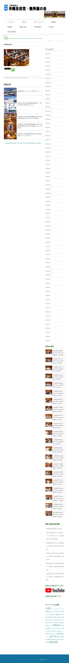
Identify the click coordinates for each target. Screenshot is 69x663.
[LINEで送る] (13, 68)
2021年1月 (47, 266)
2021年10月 (48, 230)
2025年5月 (47, 94)
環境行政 (47, 634)
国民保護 (50, 617)
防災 (48, 642)
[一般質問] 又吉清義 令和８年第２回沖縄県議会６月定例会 (58, 458)
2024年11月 (48, 111)
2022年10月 (48, 193)
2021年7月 (47, 242)
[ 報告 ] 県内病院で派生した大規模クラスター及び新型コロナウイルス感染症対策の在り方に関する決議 (55, 536)
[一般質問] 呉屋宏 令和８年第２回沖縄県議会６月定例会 (58, 425)
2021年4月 (47, 254)
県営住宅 (52, 633)
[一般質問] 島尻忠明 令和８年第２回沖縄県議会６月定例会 (58, 490)
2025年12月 (48, 74)
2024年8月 (47, 119)
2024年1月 (47, 139)
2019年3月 (47, 340)
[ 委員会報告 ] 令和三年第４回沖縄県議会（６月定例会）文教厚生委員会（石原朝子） (55, 577)
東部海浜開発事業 (58, 620)
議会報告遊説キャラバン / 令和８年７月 (28, 91)
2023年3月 (47, 176)
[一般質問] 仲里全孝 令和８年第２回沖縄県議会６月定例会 (58, 482)
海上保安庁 (57, 628)
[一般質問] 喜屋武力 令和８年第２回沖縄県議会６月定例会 (58, 393)
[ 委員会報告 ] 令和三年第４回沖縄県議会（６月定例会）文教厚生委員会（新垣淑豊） (55, 566)
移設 (55, 633)
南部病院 (62, 614)
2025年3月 (47, 99)
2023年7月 (47, 164)
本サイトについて (39, 22)
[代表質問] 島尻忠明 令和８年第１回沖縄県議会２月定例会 (58, 514)
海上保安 (53, 628)
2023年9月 (47, 156)
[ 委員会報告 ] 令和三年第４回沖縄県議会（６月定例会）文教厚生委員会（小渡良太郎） (55, 556)
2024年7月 (47, 123)
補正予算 (53, 636)
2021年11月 (48, 225)
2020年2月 (47, 303)
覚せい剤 (60, 636)
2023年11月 (48, 148)
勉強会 (58, 614)
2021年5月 (47, 250)
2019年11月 (48, 312)
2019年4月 (47, 336)
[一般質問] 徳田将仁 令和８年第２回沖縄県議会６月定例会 (58, 450)
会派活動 (51, 27)
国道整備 (55, 617)
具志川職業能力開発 (51, 614)
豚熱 (49, 639)
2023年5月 (47, 172)
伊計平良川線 (58, 611)
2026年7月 (47, 53)
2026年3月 (47, 66)
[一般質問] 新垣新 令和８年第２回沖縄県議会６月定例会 (58, 385)
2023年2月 (47, 180)
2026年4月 (47, 62)
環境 (62, 631)
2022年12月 (48, 185)
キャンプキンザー (55, 609)
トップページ (10, 22)
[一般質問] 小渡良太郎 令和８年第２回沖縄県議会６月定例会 (58, 498)
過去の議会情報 (11, 31)
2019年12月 (48, 307)
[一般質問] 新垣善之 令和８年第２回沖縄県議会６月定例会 (58, 401)
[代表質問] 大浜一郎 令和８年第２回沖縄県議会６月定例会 (58, 361)
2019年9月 (47, 320)
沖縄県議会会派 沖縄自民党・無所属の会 (31, 659)
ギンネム (62, 609)
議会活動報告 (37, 27)
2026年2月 (47, 70)
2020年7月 (47, 287)
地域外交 (59, 617)
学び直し (52, 620)
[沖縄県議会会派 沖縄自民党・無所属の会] (26, 5)
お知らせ (24, 22)
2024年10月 (48, 115)
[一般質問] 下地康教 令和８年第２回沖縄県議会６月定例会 (58, 466)
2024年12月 (48, 107)
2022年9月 (47, 197)
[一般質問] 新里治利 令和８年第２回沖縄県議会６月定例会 (58, 417)
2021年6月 (47, 246)
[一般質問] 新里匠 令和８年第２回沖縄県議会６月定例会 (58, 441)
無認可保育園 (53, 631)
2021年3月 (47, 258)
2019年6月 (47, 328)
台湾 (46, 617)
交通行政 (48, 611)
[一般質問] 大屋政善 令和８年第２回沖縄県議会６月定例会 (58, 409)
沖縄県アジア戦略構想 (53, 622)
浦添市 (49, 628)
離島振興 (54, 642)
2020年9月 (47, 279)
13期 (47, 608)
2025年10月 (48, 82)
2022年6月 (47, 205)
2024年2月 (47, 135)
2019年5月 (47, 332)
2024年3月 (47, 131)
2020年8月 (47, 283)
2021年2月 (47, 262)
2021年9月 (47, 234)
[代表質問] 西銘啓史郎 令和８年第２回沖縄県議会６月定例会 (58, 353)
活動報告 (53, 22)
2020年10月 (48, 275)
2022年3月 (47, 217)
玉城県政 (59, 631)
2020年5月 (47, 291)
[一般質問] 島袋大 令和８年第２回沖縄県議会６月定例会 (58, 369)
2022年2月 (47, 221)
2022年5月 (47, 209)
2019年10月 (48, 316)
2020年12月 (48, 271)
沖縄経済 (56, 625)
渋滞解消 (48, 631)
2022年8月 (47, 201)
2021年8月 (47, 238)
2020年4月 (47, 295)
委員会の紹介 (23, 27)
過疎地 (53, 639)
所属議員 (9, 27)
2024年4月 (47, 127)
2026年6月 (47, 58)
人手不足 (53, 611)
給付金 (60, 633)
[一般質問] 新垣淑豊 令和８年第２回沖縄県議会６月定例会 (58, 474)
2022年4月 (47, 213)
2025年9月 (47, 86)
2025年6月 (47, 90)
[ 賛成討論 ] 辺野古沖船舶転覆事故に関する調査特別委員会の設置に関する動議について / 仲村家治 (30, 126)
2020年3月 (47, 299)
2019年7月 (47, 324)
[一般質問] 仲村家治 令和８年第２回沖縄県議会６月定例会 (58, 506)
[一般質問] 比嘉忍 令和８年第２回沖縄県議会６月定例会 (58, 377)
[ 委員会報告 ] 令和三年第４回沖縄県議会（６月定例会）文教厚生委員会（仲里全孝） (55, 546)
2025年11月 (48, 78)
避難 (56, 639)
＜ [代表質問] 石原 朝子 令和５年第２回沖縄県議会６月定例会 (22, 143)
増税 (49, 620)
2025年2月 (47, 103)
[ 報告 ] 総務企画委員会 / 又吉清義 (53, 528)
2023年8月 (47, 160)
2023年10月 (48, 152)
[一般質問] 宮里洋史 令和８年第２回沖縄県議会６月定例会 (58, 433)
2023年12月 (48, 144)
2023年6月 (47, 168)
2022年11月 (48, 189)
